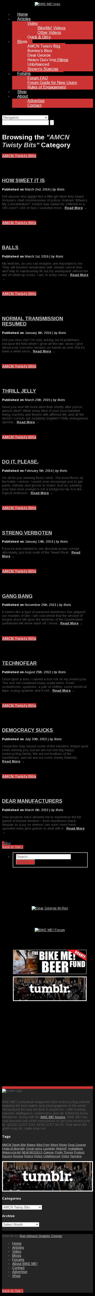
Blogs (22, 41)
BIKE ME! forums (53, 1117)
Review (18, 1156)
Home (22, 14)
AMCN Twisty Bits (43, 46)
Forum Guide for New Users (52, 82)
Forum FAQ (37, 78)
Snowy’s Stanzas (42, 69)
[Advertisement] (50, 1042)
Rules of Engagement (46, 87)
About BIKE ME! (24, 1264)
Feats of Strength (13, 1148)
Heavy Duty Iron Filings (47, 60)
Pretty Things (64, 1152)
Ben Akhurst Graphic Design (41, 1236)
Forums (24, 73)
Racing (7, 1156)
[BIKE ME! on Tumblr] (47, 1190)
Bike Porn (43, 1144)
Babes (31, 1144)
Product (79, 1152)
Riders (28, 1156)
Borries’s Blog (39, 51)
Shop (22, 92)
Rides (38, 1156)
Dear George (39, 55)
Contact (34, 105)
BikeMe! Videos (51, 28)
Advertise (36, 101)
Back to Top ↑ (12, 847)
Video (32, 23)
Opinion (48, 1152)
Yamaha (76, 1156)
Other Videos (49, 32)
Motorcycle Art (11, 1152)
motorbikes (75, 1148)
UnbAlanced (38, 64)
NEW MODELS (32, 1152)
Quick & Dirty (39, 37)
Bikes (54, 1144)
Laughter (49, 1148)
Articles (24, 19)
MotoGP (61, 1148)
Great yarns (34, 1148)
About (22, 96)
